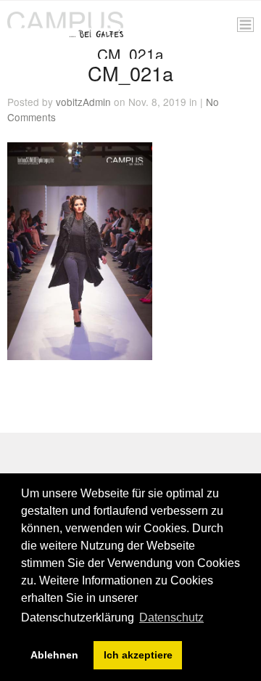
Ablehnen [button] (54, 655)
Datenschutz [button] (171, 617)
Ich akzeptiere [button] (138, 655)
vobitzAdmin (83, 101)
